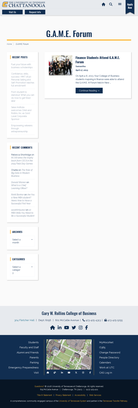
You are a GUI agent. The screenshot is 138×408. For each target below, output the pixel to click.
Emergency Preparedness (23, 367)
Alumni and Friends (28, 352)
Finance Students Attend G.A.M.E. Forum (98, 59)
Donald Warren (18, 182)
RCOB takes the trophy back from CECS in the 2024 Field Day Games (22, 160)
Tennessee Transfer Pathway (115, 401)
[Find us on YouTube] (67, 328)
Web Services (95, 395)
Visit (36, 372)
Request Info (35, 12)
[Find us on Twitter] (74, 328)
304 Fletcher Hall (24, 320)
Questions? (39, 386)
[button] (111, 4)
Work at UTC (106, 367)
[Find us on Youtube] (69, 372)
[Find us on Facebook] (90, 372)
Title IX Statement (44, 395)
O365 (102, 347)
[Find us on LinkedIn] (60, 328)
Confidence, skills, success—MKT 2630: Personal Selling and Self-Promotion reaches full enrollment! (22, 79)
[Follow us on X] (76, 372)
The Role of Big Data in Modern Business (21, 173)
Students (33, 342)
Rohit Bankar (17, 194)
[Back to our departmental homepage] (48, 372)
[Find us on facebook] (86, 328)
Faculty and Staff (29, 347)
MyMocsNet (106, 342)
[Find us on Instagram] (81, 328)
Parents (34, 357)
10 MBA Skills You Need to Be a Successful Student (22, 213)
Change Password (109, 352)
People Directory (109, 357)
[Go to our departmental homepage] (53, 328)
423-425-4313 (93, 320)
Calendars (105, 362)
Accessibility (80, 395)
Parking (34, 362)
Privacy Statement (63, 395)
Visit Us (12, 12)
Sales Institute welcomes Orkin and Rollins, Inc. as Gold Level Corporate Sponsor (21, 113)
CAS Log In (105, 372)
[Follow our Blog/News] (55, 372)
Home (9, 44)
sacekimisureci (18, 210)
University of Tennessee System (73, 401)
